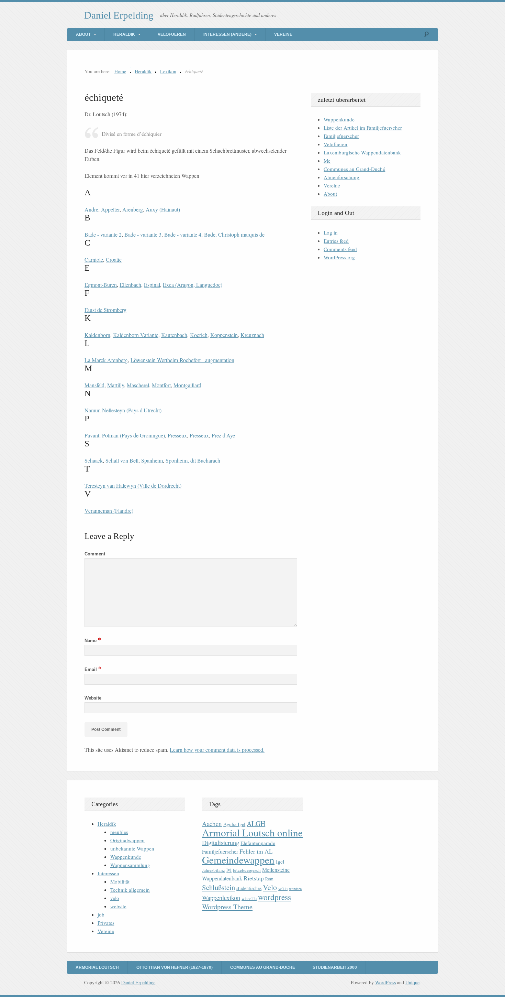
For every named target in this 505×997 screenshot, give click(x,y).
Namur (92, 410)
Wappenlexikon (221, 897)
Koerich (198, 334)
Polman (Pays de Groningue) (133, 435)
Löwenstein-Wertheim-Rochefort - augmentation (182, 360)
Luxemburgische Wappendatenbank (362, 152)
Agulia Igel (234, 824)
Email (93, 669)
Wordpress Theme (227, 906)
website (118, 906)
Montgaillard (187, 385)
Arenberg (132, 209)
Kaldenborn (97, 334)
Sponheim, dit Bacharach (193, 460)
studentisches (248, 888)
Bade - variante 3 (142, 234)
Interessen (108, 873)
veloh (283, 888)
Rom (269, 879)
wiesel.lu (249, 898)
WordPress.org (339, 257)
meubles (119, 831)
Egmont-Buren (101, 284)
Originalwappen (127, 840)
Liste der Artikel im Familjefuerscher (363, 127)
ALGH (256, 823)
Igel (280, 861)
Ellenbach (130, 284)
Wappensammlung (130, 864)
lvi (229, 870)
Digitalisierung (220, 842)
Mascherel (138, 385)
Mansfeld (94, 385)
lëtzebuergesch (247, 870)
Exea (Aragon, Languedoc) (192, 284)
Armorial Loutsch (97, 967)
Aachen (212, 823)
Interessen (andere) (227, 34)
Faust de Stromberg (105, 309)
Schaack (94, 460)
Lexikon (168, 71)
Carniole (94, 259)
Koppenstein (224, 334)
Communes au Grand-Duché (354, 168)
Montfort (161, 385)
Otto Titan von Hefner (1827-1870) (174, 967)
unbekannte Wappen (132, 848)
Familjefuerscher (341, 135)
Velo (270, 887)
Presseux (177, 435)
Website (93, 698)
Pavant (92, 435)
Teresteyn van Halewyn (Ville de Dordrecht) (133, 485)
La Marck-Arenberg (106, 360)
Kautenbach (174, 334)
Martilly (115, 385)
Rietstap (254, 878)
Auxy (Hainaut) (163, 209)
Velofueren (172, 34)
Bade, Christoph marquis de (234, 234)
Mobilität (120, 881)
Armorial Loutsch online (252, 832)
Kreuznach (252, 334)
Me (327, 160)
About (83, 34)
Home (120, 71)
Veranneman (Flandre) (109, 510)
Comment (95, 553)
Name (93, 640)
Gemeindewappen (238, 859)
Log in (331, 232)
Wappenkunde (339, 119)
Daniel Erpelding (119, 15)
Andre (91, 209)
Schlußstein (218, 887)
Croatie (114, 259)
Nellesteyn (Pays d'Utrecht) (131, 410)
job (101, 914)
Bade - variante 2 (103, 234)
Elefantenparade (257, 842)
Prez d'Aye (223, 435)
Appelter (110, 209)
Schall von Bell (121, 460)
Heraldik (124, 34)
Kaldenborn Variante (135, 334)
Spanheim (152, 460)
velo (114, 898)
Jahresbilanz (213, 870)
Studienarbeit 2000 (335, 967)
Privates (106, 922)
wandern (295, 888)
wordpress (274, 896)
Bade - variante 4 (182, 234)
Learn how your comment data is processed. (217, 749)
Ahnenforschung (341, 177)
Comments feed (340, 249)
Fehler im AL (256, 851)
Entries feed (336, 240)
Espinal (152, 284)
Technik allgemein (130, 889)
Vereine (283, 34)
